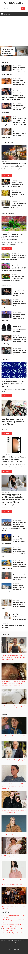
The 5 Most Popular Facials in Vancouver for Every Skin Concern (19, 617)
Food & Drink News (7, 142)
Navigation (7, 14)
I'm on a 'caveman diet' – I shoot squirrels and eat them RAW (19, 577)
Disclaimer (3, 940)
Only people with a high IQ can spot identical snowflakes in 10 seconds (13, 383)
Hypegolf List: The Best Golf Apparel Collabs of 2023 (19, 352)
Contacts (14, 943)
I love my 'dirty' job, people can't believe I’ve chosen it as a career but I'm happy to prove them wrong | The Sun (13, 657)
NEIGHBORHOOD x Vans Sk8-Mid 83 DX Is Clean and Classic (19, 329)
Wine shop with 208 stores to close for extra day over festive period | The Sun (13, 421)
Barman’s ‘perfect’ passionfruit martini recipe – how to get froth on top (12, 184)
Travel (3, 517)
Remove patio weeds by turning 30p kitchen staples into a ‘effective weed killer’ (13, 236)
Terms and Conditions (13, 940)
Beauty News (5, 597)
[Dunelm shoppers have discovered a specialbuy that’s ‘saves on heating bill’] (14, 703)
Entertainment (6, 286)
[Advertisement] (14, 31)
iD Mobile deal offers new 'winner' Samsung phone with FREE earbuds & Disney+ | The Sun (14, 459)
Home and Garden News (9, 213)
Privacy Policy (23, 940)
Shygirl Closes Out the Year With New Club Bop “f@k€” (19, 293)
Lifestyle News (6, 359)
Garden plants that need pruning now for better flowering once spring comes (14, 257)
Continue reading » (7, 175)
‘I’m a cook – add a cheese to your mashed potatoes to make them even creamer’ (13, 195)
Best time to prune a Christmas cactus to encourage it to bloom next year (13, 278)
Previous (23, 57)
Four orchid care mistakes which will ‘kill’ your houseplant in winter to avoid (14, 268)
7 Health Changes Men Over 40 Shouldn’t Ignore (7, 51)
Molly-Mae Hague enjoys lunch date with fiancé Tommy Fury (19, 82)
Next (26, 57)
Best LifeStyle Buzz (14, 3)
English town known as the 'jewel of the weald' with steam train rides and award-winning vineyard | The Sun (14, 526)
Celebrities (5, 62)
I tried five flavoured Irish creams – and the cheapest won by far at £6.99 (14, 205)
